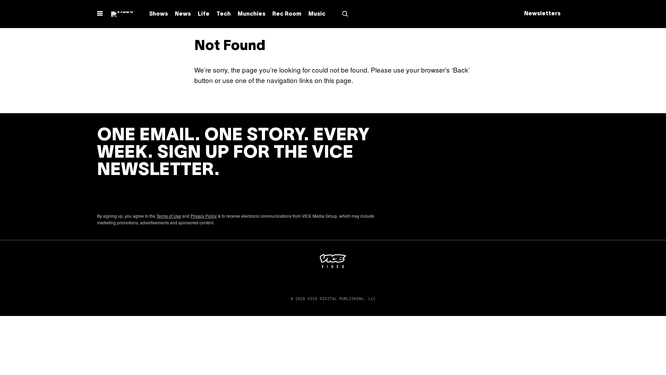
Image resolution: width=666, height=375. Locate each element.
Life (204, 14)
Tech (223, 14)
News (183, 14)
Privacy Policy (203, 216)
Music (316, 14)
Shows (158, 14)
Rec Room (286, 14)
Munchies (251, 14)
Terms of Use (168, 216)
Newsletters (542, 13)
